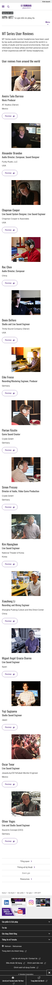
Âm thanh (11, 893)
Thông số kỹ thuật (24, 867)
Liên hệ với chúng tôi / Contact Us (24, 958)
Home (4, 893)
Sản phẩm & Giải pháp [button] (10, 921)
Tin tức (4, 927)
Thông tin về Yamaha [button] (9, 939)
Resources (25, 879)
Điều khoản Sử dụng (14, 963)
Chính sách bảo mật (35, 963)
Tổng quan (25, 861)
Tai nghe (29, 893)
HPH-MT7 (37, 893)
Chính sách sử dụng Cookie (24, 967)
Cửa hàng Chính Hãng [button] (9, 933)
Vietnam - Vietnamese (13, 946)
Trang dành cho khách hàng (12, 951)
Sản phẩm (20, 893)
